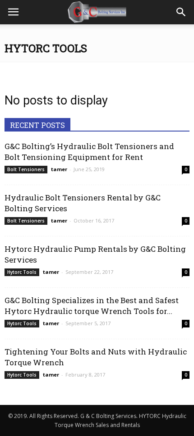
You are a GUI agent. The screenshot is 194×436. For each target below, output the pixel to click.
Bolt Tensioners (26, 169)
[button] (181, 12)
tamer (59, 169)
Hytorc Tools (22, 272)
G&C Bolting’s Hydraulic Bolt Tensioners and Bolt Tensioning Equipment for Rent (89, 151)
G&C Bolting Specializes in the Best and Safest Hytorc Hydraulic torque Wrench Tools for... (92, 305)
